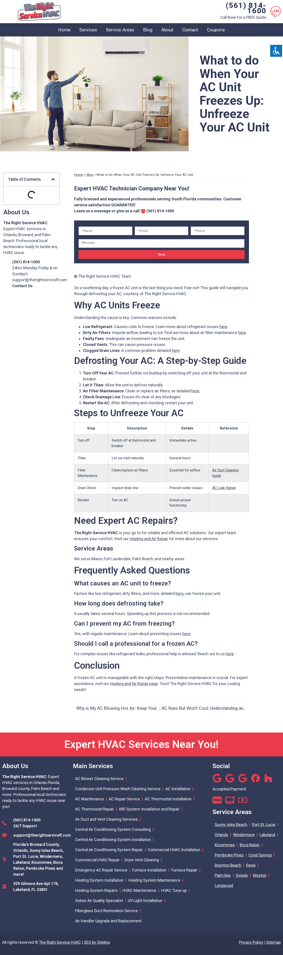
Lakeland (267, 834)
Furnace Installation (149, 870)
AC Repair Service (124, 799)
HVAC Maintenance (139, 890)
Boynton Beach (228, 865)
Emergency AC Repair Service (101, 870)
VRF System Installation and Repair (149, 809)
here (224, 326)
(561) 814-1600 (246, 8)
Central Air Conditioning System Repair (109, 849)
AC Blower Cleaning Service (99, 778)
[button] (53, 179)
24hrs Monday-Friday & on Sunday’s (34, 268)
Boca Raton (250, 845)
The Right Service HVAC (60, 942)
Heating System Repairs (96, 890)
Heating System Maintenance (154, 880)
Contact (190, 29)
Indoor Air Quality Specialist (99, 900)
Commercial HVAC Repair (97, 860)
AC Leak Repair (224, 488)
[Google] (217, 778)
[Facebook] (255, 778)
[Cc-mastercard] (229, 800)
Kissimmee (225, 845)
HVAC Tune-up (174, 890)
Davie (251, 865)
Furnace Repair (184, 870)
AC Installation (178, 788)
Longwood (224, 885)
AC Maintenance (89, 799)
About (167, 29)
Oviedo (242, 875)
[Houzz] (268, 778)
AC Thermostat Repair (94, 809)
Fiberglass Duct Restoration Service (106, 910)
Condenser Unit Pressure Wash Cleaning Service (118, 788)
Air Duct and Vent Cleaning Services (106, 819)
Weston (259, 875)
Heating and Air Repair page (134, 683)
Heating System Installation (99, 880)
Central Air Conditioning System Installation (113, 839)
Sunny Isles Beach (231, 824)
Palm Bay (223, 875)
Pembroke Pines (229, 855)
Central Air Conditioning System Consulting (113, 829)
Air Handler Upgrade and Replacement (108, 921)
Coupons (216, 29)
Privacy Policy (251, 942)
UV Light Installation (145, 900)
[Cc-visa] (217, 800)
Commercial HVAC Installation (174, 849)
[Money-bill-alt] (242, 800)
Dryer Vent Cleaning (141, 860)
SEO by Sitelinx (97, 942)
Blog (147, 29)
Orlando (221, 834)
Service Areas (120, 29)
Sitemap (273, 942)
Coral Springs (260, 855)
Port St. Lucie (263, 824)
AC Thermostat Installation (168, 799)
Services (88, 29)
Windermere (244, 834)
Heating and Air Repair (149, 538)
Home (64, 29)
